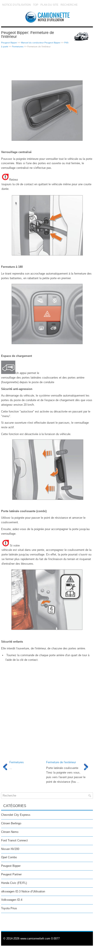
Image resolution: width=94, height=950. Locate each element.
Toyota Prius (9, 908)
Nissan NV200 (10, 849)
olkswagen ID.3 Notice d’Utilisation (23, 891)
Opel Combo (9, 857)
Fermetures (17, 46)
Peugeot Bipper (9, 42)
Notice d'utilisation (16, 4)
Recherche (69, 4)
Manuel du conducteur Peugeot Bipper (40, 42)
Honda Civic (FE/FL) (14, 883)
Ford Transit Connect (14, 840)
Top (35, 4)
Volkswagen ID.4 (11, 899)
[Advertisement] (47, 64)
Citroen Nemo (9, 832)
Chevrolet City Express (15, 814)
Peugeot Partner (11, 874)
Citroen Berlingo (11, 823)
